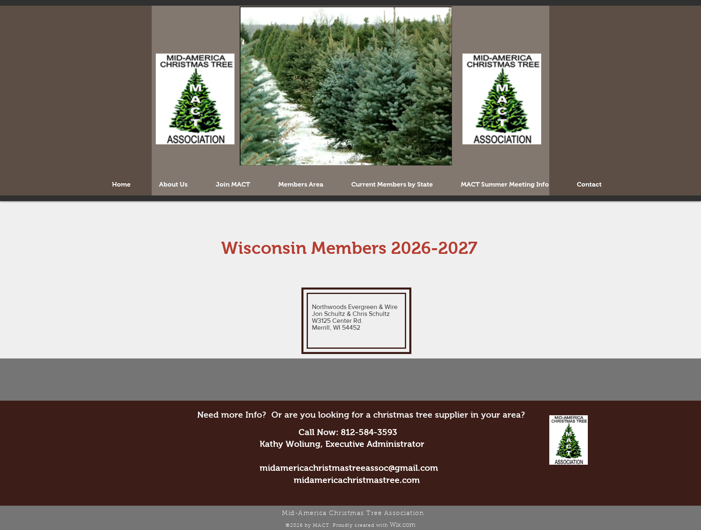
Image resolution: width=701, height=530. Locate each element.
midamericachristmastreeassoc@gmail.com (349, 467)
